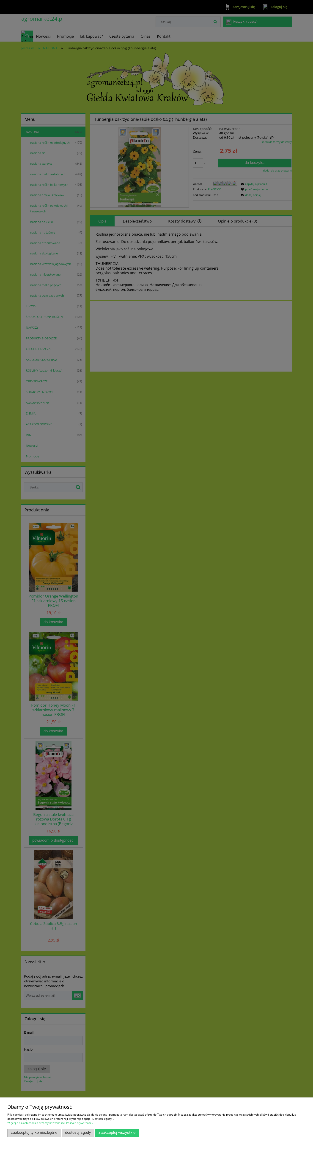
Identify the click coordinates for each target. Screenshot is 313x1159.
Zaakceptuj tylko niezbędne (34, 1132)
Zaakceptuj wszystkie (117, 1132)
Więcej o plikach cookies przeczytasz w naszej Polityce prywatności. (50, 1123)
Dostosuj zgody (78, 1132)
